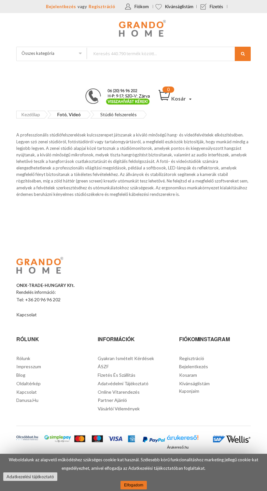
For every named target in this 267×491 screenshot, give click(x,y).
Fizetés (216, 6)
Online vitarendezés (119, 392)
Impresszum (28, 366)
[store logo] (133, 29)
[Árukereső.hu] (182, 439)
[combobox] (168, 53)
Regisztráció (102, 6)
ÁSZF (103, 366)
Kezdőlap (30, 114)
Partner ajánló (112, 400)
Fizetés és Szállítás (116, 375)
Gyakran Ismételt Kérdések (126, 358)
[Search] (243, 54)
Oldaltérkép (28, 383)
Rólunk (23, 358)
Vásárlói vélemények (119, 408)
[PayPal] (153, 440)
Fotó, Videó (69, 114)
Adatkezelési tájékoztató (30, 476)
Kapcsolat (26, 314)
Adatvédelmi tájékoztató (123, 383)
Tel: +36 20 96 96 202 (38, 299)
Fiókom (141, 6)
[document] (133, 472)
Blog (20, 375)
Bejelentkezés (61, 6)
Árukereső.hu (178, 447)
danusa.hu (27, 400)
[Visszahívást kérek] (115, 90)
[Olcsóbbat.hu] (27, 438)
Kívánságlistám (179, 6)
